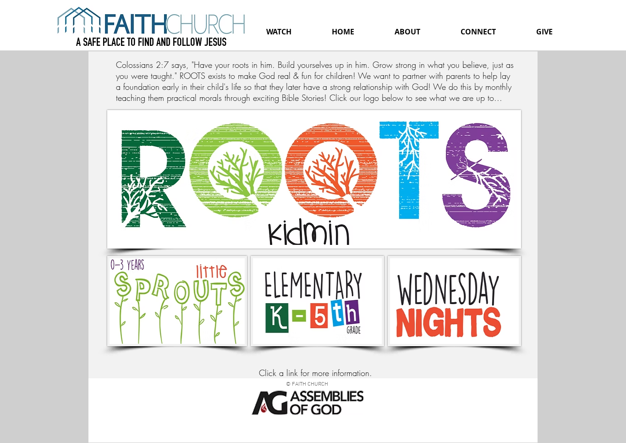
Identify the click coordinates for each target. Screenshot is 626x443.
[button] (407, 31)
